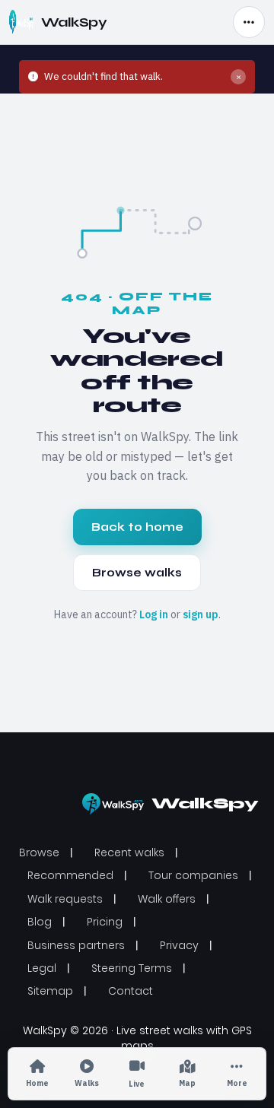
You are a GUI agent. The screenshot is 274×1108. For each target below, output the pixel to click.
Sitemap (50, 990)
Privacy (179, 945)
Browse (39, 852)
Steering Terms (131, 968)
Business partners (76, 945)
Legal (41, 968)
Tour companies (193, 875)
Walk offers (167, 898)
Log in (153, 614)
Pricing (105, 921)
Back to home (137, 527)
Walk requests (65, 898)
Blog (39, 921)
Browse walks (137, 572)
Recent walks (129, 852)
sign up (200, 614)
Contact (130, 990)
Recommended (70, 875)
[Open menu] (249, 22)
